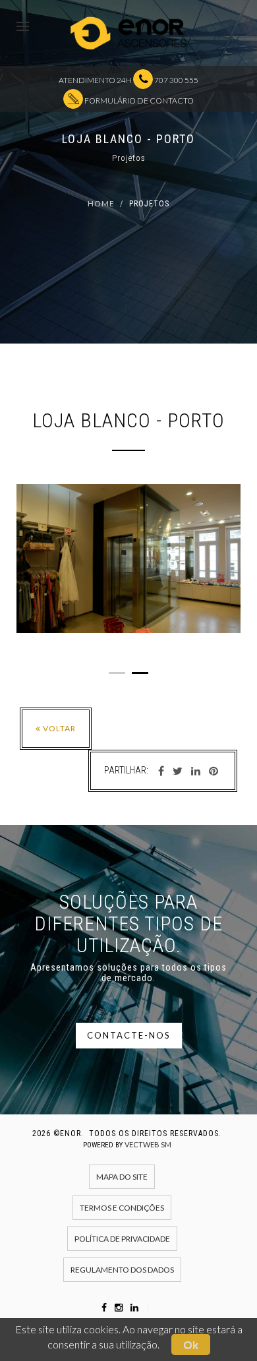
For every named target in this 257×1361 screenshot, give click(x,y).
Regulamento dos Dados (122, 1270)
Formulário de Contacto (138, 101)
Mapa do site (122, 1177)
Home (101, 203)
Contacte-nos (129, 1035)
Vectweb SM (148, 1144)
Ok (190, 1344)
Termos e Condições (122, 1208)
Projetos (149, 203)
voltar (58, 728)
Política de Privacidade (122, 1239)
